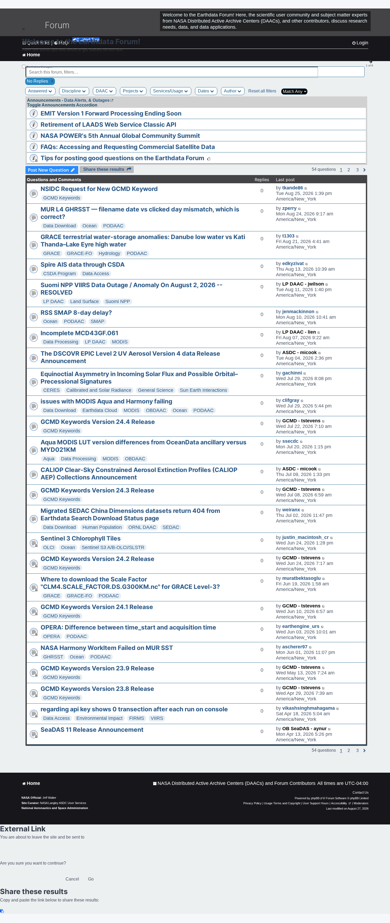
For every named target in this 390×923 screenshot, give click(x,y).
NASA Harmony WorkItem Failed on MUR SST (107, 648)
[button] (349, 170)
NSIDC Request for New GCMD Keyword (99, 189)
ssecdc (290, 441)
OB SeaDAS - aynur (304, 728)
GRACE (51, 253)
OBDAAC (156, 410)
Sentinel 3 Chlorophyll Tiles (81, 538)
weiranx (291, 509)
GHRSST (53, 657)
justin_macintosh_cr (305, 537)
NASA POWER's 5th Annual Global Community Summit (120, 135)
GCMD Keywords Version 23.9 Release (97, 668)
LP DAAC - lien (299, 332)
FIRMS (136, 718)
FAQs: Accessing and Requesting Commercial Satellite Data (128, 147)
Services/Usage (168, 91)
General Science (155, 390)
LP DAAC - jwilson (303, 284)
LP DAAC (53, 301)
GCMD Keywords (61, 198)
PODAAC (113, 225)
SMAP (97, 321)
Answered (38, 91)
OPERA (51, 636)
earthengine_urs (300, 626)
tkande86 (292, 187)
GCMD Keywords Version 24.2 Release (97, 559)
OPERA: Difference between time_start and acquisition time (128, 627)
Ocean (90, 225)
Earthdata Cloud (100, 410)
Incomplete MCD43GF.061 (79, 333)
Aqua (48, 458)
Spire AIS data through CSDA (83, 264)
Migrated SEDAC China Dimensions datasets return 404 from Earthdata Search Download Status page (130, 514)
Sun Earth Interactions (203, 390)
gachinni (292, 373)
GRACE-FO (79, 253)
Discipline (72, 91)
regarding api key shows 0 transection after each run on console (134, 709)
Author (230, 91)
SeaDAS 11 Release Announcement (92, 729)
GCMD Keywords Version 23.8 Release (97, 688)
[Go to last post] (306, 188)
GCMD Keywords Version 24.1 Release (97, 607)
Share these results (103, 169)
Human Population (102, 527)
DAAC (102, 91)
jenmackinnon (298, 311)
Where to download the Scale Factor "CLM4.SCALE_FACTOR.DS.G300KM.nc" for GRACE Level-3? (130, 583)
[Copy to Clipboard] (2, 911)
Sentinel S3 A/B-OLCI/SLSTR (113, 547)
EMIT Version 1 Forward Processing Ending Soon (111, 113)
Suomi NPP (117, 301)
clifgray (290, 400)
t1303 (288, 236)
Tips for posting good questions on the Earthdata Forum (122, 158)
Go (91, 879)
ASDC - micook (299, 352)
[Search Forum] (361, 69)
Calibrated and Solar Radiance (98, 390)
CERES (51, 390)
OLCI (48, 547)
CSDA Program (59, 273)
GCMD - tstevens (301, 420)
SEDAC (171, 527)
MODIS (120, 341)
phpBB (315, 798)
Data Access (96, 273)
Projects (131, 91)
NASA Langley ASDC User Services (63, 803)
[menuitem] (234, 783)
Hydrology (109, 253)
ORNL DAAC (142, 527)
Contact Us (361, 792)
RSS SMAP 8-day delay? (76, 312)
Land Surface (84, 301)
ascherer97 (294, 646)
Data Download (59, 225)
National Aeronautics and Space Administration (54, 808)
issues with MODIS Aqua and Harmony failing (106, 401)
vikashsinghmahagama (308, 708)
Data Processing (60, 341)
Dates (204, 91)
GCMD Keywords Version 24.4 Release (98, 422)
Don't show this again (40, 66)
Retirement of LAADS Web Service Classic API (108, 124)
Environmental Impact (99, 718)
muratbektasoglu (301, 578)
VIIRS (157, 718)
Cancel (72, 879)
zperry (289, 208)
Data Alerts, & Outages (87, 100)
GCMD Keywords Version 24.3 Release (97, 490)
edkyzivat (293, 263)
